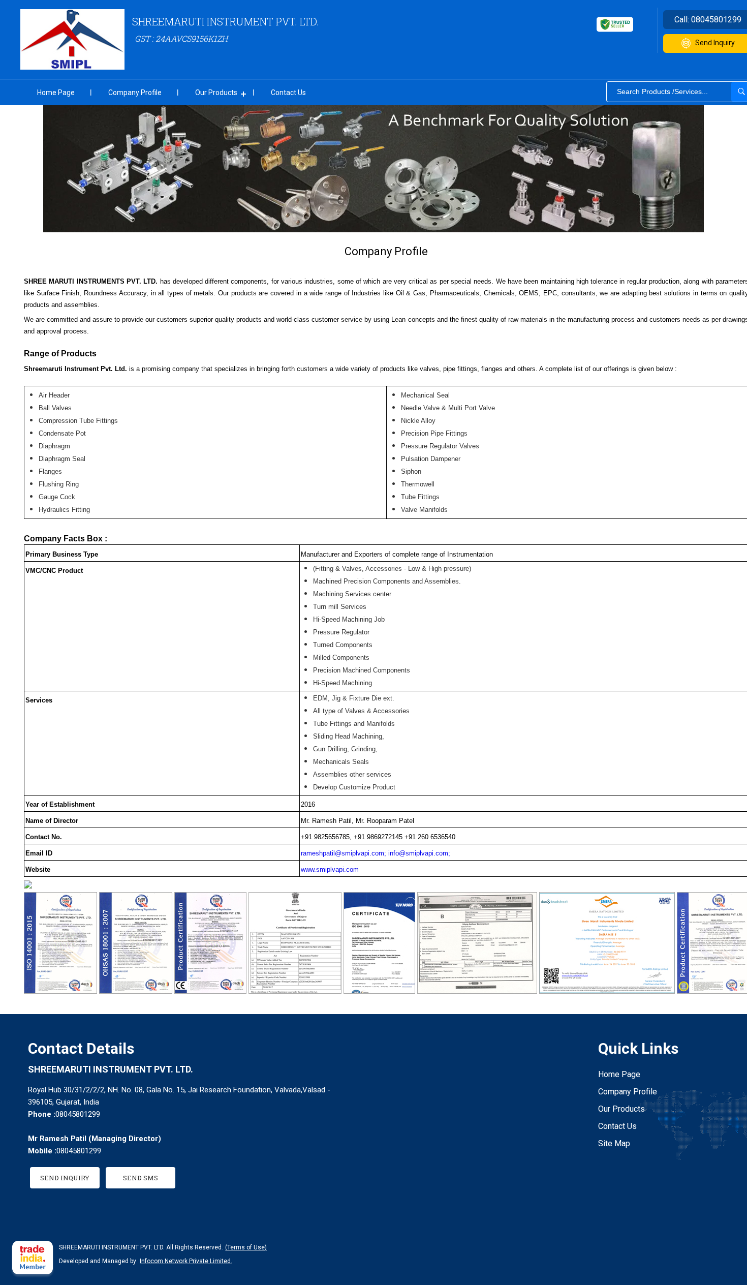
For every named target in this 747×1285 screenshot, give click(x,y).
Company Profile (135, 92)
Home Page (56, 92)
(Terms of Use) (246, 1247)
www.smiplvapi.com (330, 869)
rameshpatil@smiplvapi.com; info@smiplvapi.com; (375, 853)
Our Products (216, 92)
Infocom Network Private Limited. (186, 1261)
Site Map (614, 1143)
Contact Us (288, 92)
